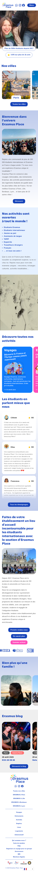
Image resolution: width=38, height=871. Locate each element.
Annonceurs (19, 851)
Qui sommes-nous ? (19, 840)
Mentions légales (19, 857)
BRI (19, 854)
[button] (19, 505)
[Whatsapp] (16, 5)
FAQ (19, 846)
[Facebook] (23, 5)
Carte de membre (19, 843)
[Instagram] (20, 5)
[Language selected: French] (28, 869)
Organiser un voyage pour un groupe (19, 848)
